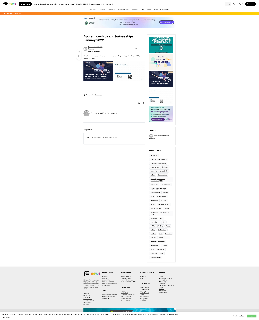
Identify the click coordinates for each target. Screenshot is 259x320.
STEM (167, 238)
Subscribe (250, 4)
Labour (153, 204)
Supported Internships (158, 242)
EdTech (104, 278)
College (153, 175)
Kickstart (164, 200)
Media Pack (124, 293)
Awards (161, 276)
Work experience (156, 257)
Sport (161, 238)
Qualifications (162, 230)
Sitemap (86, 304)
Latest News (92, 10)
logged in (99, 137)
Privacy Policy (87, 302)
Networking (162, 282)
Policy (168, 226)
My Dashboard (144, 293)
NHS (164, 222)
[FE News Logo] (9, 4)
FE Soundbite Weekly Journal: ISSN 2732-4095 (128, 281)
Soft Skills (153, 238)
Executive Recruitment (109, 296)
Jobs (142, 10)
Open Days (162, 283)
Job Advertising (126, 296)
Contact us (86, 295)
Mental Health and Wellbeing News (160, 213)
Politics (153, 230)
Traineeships (160, 249)
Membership (144, 298)
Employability (106, 280)
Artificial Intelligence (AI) (158, 163)
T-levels (164, 245)
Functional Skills (155, 193)
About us (86, 294)
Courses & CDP (163, 280)
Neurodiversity (155, 222)
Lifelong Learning (156, 208)
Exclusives (102, 10)
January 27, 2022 (94, 51)
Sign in (241, 4)
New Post (143, 291)
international (154, 200)
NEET (161, 218)
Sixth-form (168, 234)
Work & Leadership (108, 282)
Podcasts (143, 276)
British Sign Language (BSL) (159, 171)
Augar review (155, 167)
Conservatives (162, 175)
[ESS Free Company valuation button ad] (161, 44)
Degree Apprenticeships (158, 189)
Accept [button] (252, 316)
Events (149, 10)
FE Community (87, 297)
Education (105, 276)
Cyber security (165, 185)
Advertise (135, 10)
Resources (98, 95)
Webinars (161, 289)
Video (141, 278)
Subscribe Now (165, 10)
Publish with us (87, 299)
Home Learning (162, 196)
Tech (152, 249)
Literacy (166, 208)
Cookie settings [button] (238, 316)
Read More (6, 317)
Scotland (153, 234)
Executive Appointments (109, 295)
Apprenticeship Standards (159, 159)
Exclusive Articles (126, 276)
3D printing (154, 155)
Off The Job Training (157, 226)
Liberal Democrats (163, 204)
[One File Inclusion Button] (161, 62)
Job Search (105, 298)
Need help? (143, 300)
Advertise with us (88, 301)
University (154, 253)
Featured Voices (126, 278)
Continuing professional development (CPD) (158, 180)
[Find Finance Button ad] (161, 113)
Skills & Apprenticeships (109, 283)
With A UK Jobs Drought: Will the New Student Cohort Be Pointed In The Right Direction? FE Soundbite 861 (68, 4)
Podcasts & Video (123, 10)
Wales (161, 253)
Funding (165, 193)
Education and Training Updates (104, 113)
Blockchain (165, 167)
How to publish (144, 287)
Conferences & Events (165, 278)
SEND (160, 234)
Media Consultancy (127, 298)
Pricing (123, 291)
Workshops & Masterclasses (163, 291)
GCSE (152, 196)
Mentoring (154, 218)
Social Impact (106, 285)
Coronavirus (154, 185)
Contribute (111, 10)
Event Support (125, 300)
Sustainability (155, 245)
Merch (156, 10)
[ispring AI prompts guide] (98, 80)
